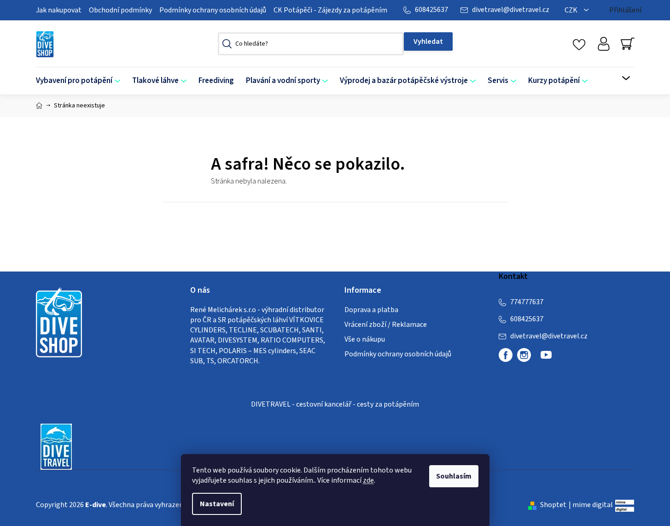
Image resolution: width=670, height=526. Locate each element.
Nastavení (217, 504)
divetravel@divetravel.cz (510, 10)
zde (368, 480)
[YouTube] (546, 358)
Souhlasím (454, 476)
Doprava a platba (371, 310)
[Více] (620, 78)
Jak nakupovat (59, 10)
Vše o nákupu (364, 339)
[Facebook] (506, 355)
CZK (572, 10)
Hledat (428, 41)
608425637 (431, 10)
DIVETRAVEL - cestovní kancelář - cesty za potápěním (335, 404)
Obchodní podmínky (120, 10)
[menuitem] (81, 81)
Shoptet (553, 505)
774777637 (526, 302)
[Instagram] (524, 355)
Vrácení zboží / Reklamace (385, 324)
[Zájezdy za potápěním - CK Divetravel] (56, 446)
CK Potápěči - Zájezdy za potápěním (330, 10)
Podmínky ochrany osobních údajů (212, 10)
